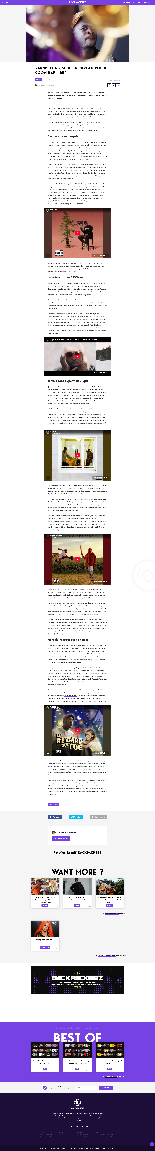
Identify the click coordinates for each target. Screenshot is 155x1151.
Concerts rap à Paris (83, 1134)
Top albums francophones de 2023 (105, 1134)
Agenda (146, 2)
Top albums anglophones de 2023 (105, 1137)
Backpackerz (77, 2)
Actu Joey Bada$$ (63, 1137)
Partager (56, 817)
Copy (118, 85)
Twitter (113, 85)
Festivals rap (81, 1139)
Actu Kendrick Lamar (64, 1134)
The (69, 696)
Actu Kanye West (63, 1139)
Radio (139, 2)
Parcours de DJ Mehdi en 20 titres (105, 1139)
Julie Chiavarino (46, 85)
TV (133, 2)
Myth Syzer (99, 676)
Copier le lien (100, 817)
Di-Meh (91, 142)
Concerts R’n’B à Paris (83, 1137)
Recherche (152, 2)
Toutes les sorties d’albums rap (48, 1139)
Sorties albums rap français (47, 1137)
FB (109, 85)
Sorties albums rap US (46, 1134)
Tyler (66, 696)
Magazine (126, 2)
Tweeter (77, 817)
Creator (74, 696)
